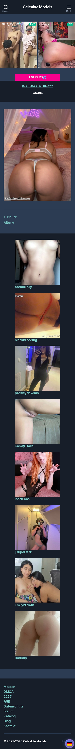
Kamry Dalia (24, 446)
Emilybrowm (24, 605)
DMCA (8, 692)
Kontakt (9, 726)
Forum (8, 711)
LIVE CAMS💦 (37, 77)
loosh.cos (22, 499)
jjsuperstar (23, 552)
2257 (7, 696)
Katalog (10, 716)
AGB (7, 701)
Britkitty (21, 658)
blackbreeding (26, 340)
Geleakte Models (37, 7)
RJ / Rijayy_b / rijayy (37, 85)
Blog (7, 721)
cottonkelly (23, 287)
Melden (9, 687)
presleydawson (27, 393)
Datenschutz (13, 706)
